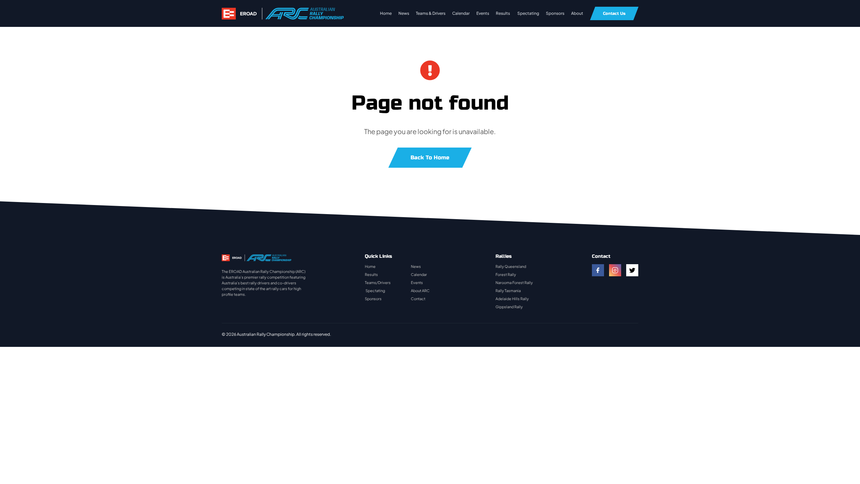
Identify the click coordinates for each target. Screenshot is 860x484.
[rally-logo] (283, 11)
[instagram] (615, 270)
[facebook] (598, 270)
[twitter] (632, 270)
